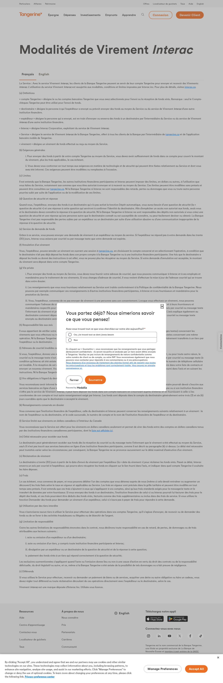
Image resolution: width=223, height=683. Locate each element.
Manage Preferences (163, 669)
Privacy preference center (39, 676)
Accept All (196, 669)
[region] (111, 668)
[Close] (218, 657)
